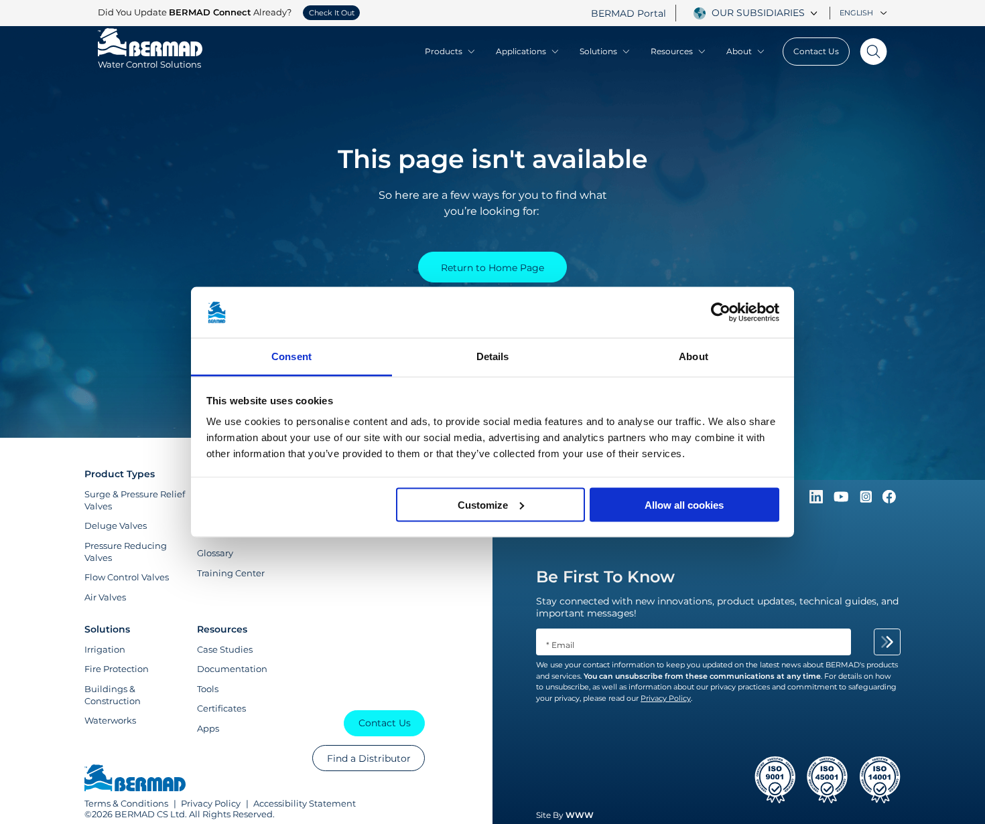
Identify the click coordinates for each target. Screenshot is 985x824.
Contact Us (816, 51)
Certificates (221, 708)
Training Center (231, 573)
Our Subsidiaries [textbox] (758, 12)
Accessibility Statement (304, 803)
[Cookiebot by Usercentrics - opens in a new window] (720, 313)
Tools (207, 688)
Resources (672, 51)
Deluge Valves (115, 525)
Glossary (215, 553)
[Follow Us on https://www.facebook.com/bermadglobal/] (889, 500)
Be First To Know (605, 576)
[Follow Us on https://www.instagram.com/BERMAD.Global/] (867, 500)
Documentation (232, 668)
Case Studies (225, 649)
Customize (483, 504)
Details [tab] (492, 356)
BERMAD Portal (628, 13)
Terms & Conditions (126, 803)
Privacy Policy (211, 803)
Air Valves (105, 597)
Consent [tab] (291, 356)
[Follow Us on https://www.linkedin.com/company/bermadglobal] (817, 500)
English (856, 12)
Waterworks (110, 720)
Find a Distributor (369, 758)
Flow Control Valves (126, 577)
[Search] (868, 51)
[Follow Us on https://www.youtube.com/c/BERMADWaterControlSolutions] (843, 500)
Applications (521, 51)
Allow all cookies (684, 504)
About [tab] (693, 356)
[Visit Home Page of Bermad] (135, 779)
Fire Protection (116, 668)
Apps (208, 728)
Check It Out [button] (331, 12)
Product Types (119, 474)
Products (443, 51)
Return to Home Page (492, 268)
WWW (580, 815)
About (739, 51)
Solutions (598, 51)
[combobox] (767, 12)
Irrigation (104, 649)
